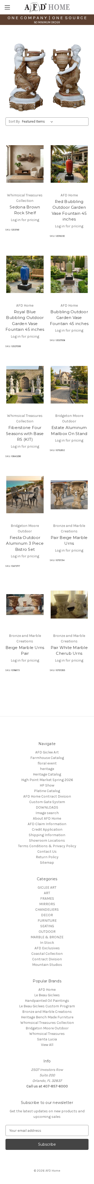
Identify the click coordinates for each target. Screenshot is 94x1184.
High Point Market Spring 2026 (47, 780)
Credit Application (47, 829)
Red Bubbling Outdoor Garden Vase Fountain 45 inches (69, 210)
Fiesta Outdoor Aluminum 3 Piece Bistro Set (25, 543)
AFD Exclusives (47, 948)
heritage (47, 769)
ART (47, 893)
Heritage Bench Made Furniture (47, 1017)
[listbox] (38, 121)
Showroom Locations (47, 840)
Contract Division (47, 959)
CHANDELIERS (47, 909)
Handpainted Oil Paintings (47, 1000)
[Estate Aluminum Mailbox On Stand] (69, 384)
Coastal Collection (47, 953)
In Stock (47, 942)
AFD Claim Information (47, 824)
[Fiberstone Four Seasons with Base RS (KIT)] (25, 384)
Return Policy (47, 857)
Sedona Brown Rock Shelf (25, 210)
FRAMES (47, 898)
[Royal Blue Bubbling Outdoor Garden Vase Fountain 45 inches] (25, 274)
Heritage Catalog (47, 774)
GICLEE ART (47, 887)
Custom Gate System (47, 802)
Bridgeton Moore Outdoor (47, 1028)
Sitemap (47, 862)
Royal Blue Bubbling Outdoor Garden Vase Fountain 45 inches (24, 320)
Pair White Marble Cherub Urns (69, 650)
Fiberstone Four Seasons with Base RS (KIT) (25, 433)
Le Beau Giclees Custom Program (47, 1006)
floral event (47, 763)
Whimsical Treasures (47, 1033)
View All (47, 1044)
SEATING (47, 926)
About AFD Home (47, 818)
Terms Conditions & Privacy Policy (47, 846)
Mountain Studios (47, 964)
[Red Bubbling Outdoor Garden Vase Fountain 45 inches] (69, 164)
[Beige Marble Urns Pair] (25, 604)
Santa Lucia (47, 1039)
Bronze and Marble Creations (47, 1011)
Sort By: (14, 121)
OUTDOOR (47, 931)
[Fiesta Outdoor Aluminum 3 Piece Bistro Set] (25, 494)
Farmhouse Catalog (47, 758)
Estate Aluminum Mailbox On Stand (69, 430)
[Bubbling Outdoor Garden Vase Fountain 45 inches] (69, 274)
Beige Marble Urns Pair (24, 650)
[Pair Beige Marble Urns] (69, 494)
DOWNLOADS (47, 807)
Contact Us (47, 851)
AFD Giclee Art (47, 752)
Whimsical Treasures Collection (47, 1022)
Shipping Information (47, 835)
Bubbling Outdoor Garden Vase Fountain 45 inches (69, 317)
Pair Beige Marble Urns (69, 540)
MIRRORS (47, 904)
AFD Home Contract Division (47, 796)
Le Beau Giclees (47, 995)
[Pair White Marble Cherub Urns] (69, 604)
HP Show (47, 785)
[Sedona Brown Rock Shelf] (25, 164)
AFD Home (47, 989)
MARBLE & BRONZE (47, 937)
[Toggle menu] (7, 7)
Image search (47, 813)
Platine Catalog (47, 791)
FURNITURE (47, 920)
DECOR (47, 915)
